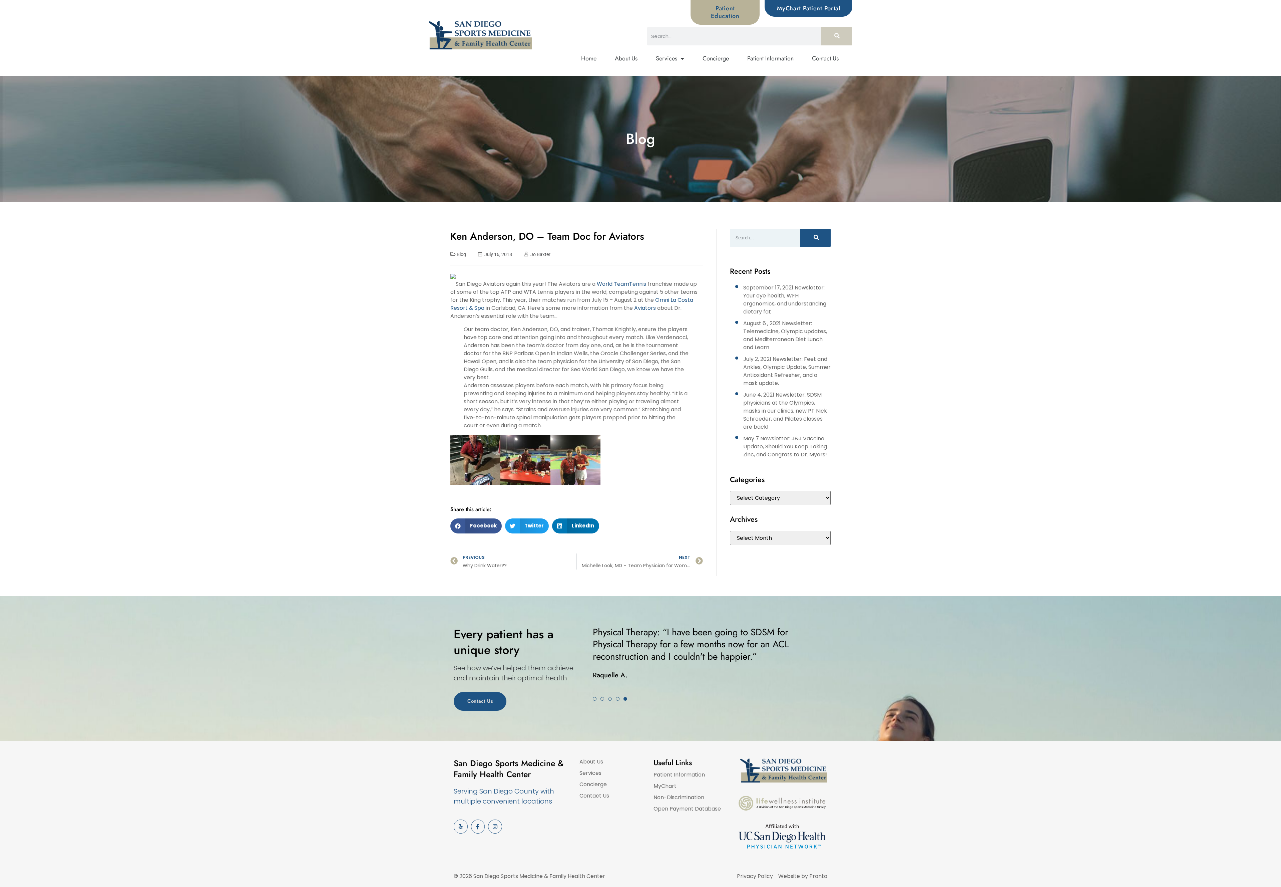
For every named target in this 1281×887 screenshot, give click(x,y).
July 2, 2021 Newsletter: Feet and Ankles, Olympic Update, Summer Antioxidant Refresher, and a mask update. (787, 371)
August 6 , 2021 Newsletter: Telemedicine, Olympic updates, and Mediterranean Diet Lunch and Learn (785, 335)
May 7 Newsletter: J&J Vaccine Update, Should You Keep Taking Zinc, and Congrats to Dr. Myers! (785, 446)
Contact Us (825, 58)
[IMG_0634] (575, 490)
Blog (461, 254)
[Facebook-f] (478, 827)
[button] (476, 525)
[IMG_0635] (475, 490)
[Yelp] (461, 827)
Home (588, 58)
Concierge (716, 58)
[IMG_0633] (525, 490)
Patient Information (770, 58)
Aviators (645, 308)
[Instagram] (495, 827)
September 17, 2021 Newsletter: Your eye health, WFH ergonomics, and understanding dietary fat (784, 299)
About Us (626, 58)
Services (666, 58)
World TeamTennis (621, 284)
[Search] (836, 36)
